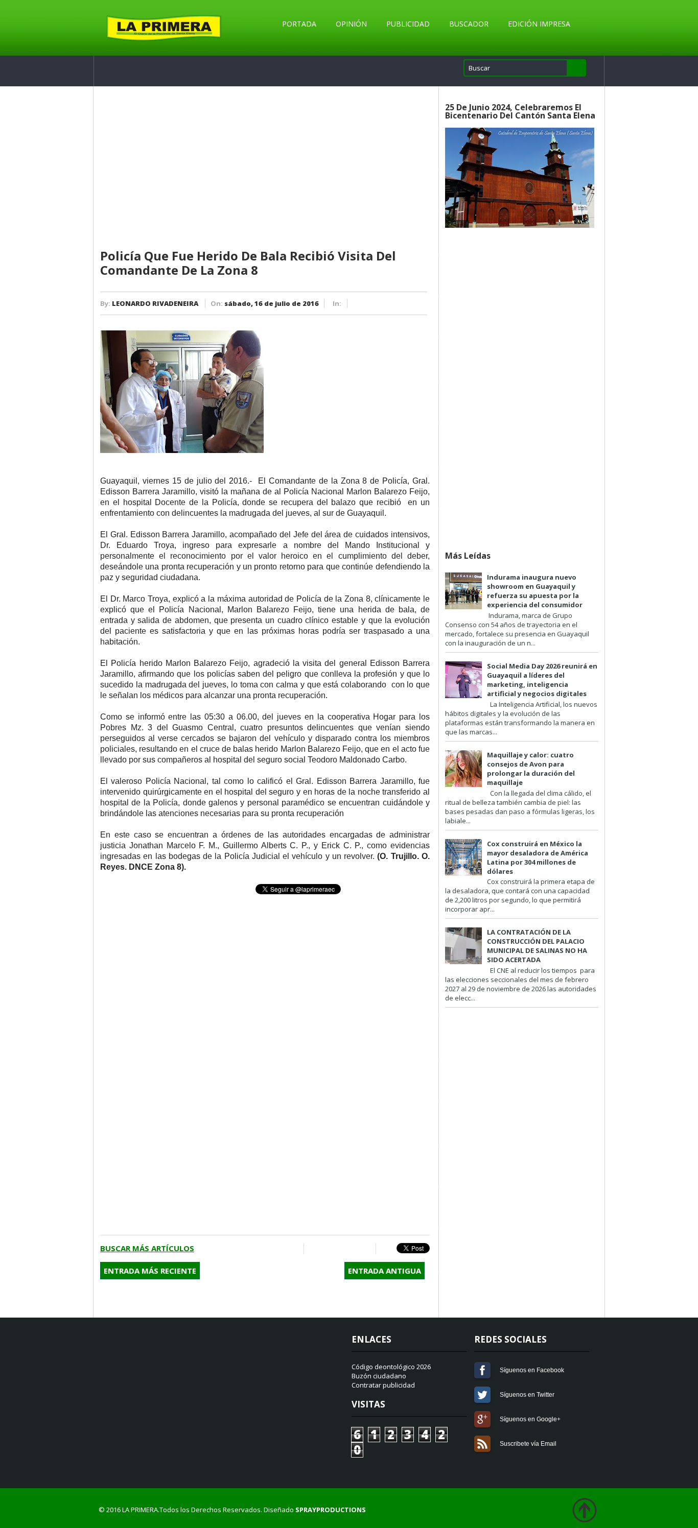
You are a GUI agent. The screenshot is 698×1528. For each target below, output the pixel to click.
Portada (299, 24)
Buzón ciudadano (379, 1375)
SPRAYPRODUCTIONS (330, 1509)
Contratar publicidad (383, 1385)
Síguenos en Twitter (482, 1395)
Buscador (468, 24)
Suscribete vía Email (482, 1444)
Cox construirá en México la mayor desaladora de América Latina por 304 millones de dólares (537, 857)
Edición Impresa (539, 24)
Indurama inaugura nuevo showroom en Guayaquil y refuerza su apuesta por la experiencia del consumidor (535, 590)
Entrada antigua (384, 1271)
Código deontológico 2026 (391, 1366)
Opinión (351, 24)
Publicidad (408, 24)
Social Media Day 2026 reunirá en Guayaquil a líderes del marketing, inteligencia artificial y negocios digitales (542, 679)
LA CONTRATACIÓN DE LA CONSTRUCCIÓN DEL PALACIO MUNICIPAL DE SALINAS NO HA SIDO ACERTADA (537, 945)
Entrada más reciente (150, 1271)
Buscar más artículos (147, 1248)
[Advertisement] (265, 168)
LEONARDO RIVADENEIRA (155, 303)
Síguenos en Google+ (482, 1419)
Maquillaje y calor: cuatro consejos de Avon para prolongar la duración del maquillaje (531, 768)
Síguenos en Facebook (482, 1370)
